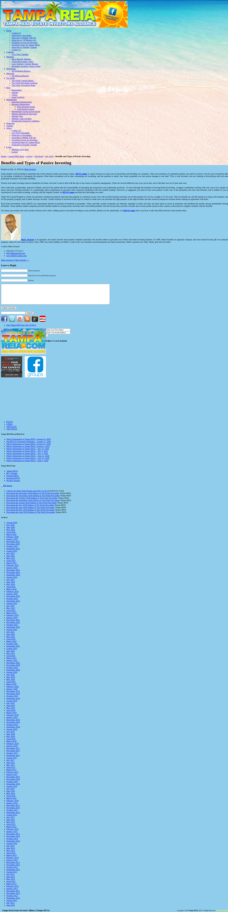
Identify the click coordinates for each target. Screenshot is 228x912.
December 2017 (13, 748)
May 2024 (10, 584)
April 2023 (10, 610)
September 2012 (13, 898)
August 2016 (11, 786)
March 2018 (11, 741)
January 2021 (12, 660)
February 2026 (12, 537)
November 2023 (13, 596)
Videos (14, 95)
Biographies (17, 90)
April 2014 (10, 853)
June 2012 (10, 905)
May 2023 (10, 608)
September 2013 (13, 869)
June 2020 (10, 677)
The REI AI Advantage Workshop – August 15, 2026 (28, 441)
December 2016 (13, 777)
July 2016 (49, 156)
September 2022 (13, 627)
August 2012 (11, 900)
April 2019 (10, 710)
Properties (10, 123)
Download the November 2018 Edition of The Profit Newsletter (33, 495)
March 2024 (11, 589)
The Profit (10, 78)
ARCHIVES (11, 429)
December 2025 (13, 541)
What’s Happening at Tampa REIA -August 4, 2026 (28, 446)
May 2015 (10, 822)
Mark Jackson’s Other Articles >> (15, 260)
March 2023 (11, 613)
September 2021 (13, 646)
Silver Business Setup (26, 107)
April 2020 (10, 682)
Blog (8, 88)
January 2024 (12, 594)
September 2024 (13, 575)
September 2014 (13, 841)
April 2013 (10, 881)
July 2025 (10, 553)
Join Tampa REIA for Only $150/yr (21, 325)
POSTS (9, 422)
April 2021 (10, 656)
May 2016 (10, 793)
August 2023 (11, 603)
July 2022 (10, 632)
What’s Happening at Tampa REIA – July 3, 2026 (27, 453)
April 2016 (10, 796)
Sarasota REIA (12, 476)
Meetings (10, 57)
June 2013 (10, 877)
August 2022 (11, 629)
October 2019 (12, 696)
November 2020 (13, 665)
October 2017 (12, 753)
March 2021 (11, 658)
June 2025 (10, 556)
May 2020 (10, 679)
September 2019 (13, 698)
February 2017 (12, 772)
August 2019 (11, 701)
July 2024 (10, 579)
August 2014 (11, 843)
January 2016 (12, 803)
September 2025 (13, 549)
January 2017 (12, 774)
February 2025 (12, 565)
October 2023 (12, 598)
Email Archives (18, 97)
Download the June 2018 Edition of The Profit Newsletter (30, 507)
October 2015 (12, 810)
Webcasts (10, 73)
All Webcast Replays (20, 76)
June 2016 (10, 791)
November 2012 (13, 893)
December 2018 (13, 720)
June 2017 (10, 762)
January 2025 (12, 568)
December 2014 (13, 834)
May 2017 (10, 765)
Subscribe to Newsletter (21, 35)
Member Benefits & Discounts (24, 114)
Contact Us (16, 33)
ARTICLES (11, 426)
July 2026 (10, 525)
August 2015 (11, 815)
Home (8, 31)
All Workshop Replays (21, 71)
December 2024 (13, 570)
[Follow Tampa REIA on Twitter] (12, 321)
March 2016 (11, 798)
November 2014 (13, 836)
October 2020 (12, 667)
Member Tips (17, 116)
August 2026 (11, 522)
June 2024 (10, 582)
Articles (15, 92)
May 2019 (10, 708)
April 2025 (10, 560)
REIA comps (81, 174)
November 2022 (13, 622)
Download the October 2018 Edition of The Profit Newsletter (32, 498)
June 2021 (10, 651)
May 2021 (10, 653)
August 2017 (11, 758)
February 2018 (12, 743)
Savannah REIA (13, 478)
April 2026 (10, 532)
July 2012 (10, 903)
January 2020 (12, 689)
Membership (11, 100)
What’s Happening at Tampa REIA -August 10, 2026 (28, 444)
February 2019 (12, 715)
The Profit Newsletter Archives (24, 83)
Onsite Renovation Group (22, 61)
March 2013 (11, 884)
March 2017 (11, 770)
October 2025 (12, 546)
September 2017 (13, 755)
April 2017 (10, 767)
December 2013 (13, 862)
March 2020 (11, 684)
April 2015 (10, 824)
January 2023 (12, 617)
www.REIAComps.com (16, 256)
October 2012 (12, 896)
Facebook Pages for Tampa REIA (26, 45)
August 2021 (11, 648)
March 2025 (11, 563)
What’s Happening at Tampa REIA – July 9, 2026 (27, 451)
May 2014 (10, 850)
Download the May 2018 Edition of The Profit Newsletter (30, 510)
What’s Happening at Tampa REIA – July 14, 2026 (27, 449)
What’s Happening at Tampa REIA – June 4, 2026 (27, 460)
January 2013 (12, 888)
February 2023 (12, 615)
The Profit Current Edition (23, 80)
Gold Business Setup (25, 109)
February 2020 (12, 686)
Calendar (10, 52)
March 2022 (11, 641)
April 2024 (10, 587)
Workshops (11, 69)
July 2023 (10, 606)
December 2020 (13, 663)
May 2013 (10, 879)
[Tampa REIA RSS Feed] (27, 321)
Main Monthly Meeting (21, 59)
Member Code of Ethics (22, 119)
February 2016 (12, 801)
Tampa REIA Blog (16, 156)
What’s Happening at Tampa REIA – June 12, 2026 (27, 456)
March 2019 (11, 713)
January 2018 (12, 746)
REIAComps (68, 192)
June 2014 (10, 848)
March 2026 (11, 534)
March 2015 (11, 827)
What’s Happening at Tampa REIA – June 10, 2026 (27, 458)
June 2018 (10, 734)
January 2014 (12, 860)
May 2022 (10, 637)
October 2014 (12, 839)
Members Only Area (20, 149)
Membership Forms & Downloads (26, 111)
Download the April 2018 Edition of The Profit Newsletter (30, 512)
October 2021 (12, 644)
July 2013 (10, 874)
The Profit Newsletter (21, 133)
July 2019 (10, 703)
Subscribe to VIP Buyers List (24, 40)
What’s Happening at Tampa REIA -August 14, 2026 (28, 439)
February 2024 (12, 591)
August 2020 (11, 672)
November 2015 (13, 808)
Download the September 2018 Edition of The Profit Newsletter (33, 500)
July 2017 (10, 760)
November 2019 (13, 694)
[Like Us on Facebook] (4, 321)
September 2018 (13, 727)
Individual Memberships (22, 102)
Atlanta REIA (12, 471)
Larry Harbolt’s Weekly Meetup (25, 64)
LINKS (9, 424)
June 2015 (10, 820)
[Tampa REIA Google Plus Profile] (35, 321)
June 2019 (10, 705)
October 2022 (12, 625)
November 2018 (13, 722)
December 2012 (13, 891)
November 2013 (13, 865)
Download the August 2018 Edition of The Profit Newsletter (31, 503)
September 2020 (13, 670)
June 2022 (10, 634)
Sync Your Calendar (20, 54)
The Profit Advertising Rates (23, 85)
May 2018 (10, 736)
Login (8, 147)
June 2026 (10, 527)
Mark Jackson (30, 169)
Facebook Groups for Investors (24, 42)
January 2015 (12, 831)
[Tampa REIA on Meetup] (43, 321)
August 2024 (11, 577)
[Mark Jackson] (11, 239)
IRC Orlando (11, 473)
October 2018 (12, 724)
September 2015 (13, 812)
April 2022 (10, 639)
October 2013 (12, 867)
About (9, 128)
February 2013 (12, 886)
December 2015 (13, 805)
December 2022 (13, 620)
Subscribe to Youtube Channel (24, 47)
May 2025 (10, 558)
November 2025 (13, 544)
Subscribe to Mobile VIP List (24, 38)
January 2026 (12, 539)
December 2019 (13, 691)
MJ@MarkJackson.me (15, 253)
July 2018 (10, 732)
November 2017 (13, 751)
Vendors (9, 126)
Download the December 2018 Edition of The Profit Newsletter (32, 493)
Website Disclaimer (222, 910)
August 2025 (11, 551)
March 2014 (11, 855)
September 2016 (13, 784)
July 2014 (10, 846)
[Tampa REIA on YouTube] (19, 321)
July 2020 (10, 675)
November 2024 (13, 572)
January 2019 (12, 717)
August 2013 (11, 872)
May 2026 (10, 530)
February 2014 (12, 858)
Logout (15, 152)
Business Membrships (21, 104)
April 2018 (10, 739)
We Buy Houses (13, 480)
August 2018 (11, 729)
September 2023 (13, 601)
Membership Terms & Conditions (25, 121)
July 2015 (10, 817)
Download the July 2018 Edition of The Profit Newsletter (30, 505)
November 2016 (13, 779)
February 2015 (12, 829)
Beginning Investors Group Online (26, 66)
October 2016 (12, 781)
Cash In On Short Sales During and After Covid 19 (27, 491)
